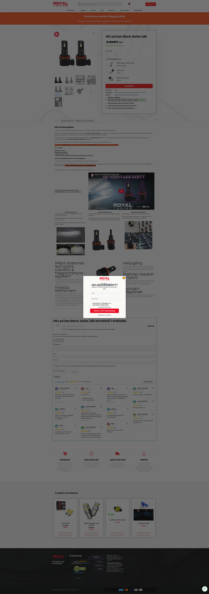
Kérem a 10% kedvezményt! (104, 311)
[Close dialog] (123, 278)
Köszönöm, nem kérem (104, 315)
